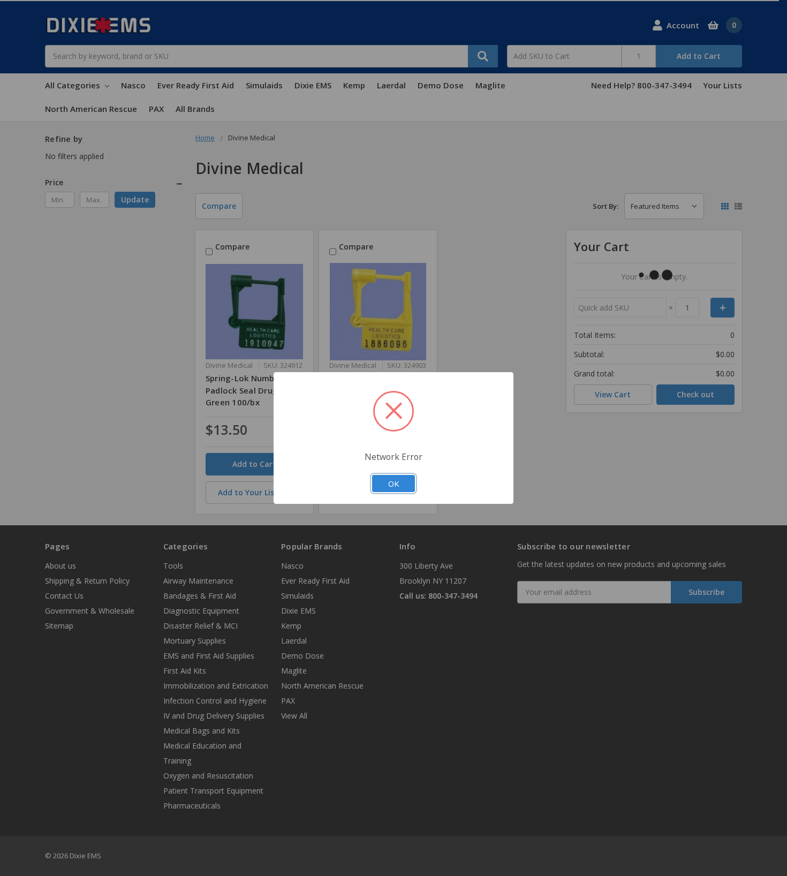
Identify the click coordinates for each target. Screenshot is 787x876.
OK (393, 483)
